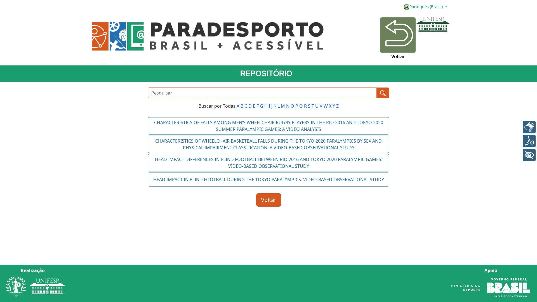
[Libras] (529, 127)
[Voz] (529, 141)
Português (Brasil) (426, 6)
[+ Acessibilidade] (529, 155)
